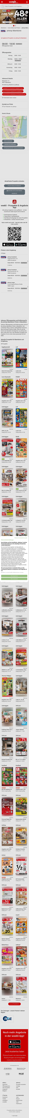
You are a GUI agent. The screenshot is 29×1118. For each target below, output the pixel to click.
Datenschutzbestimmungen (20, 537)
